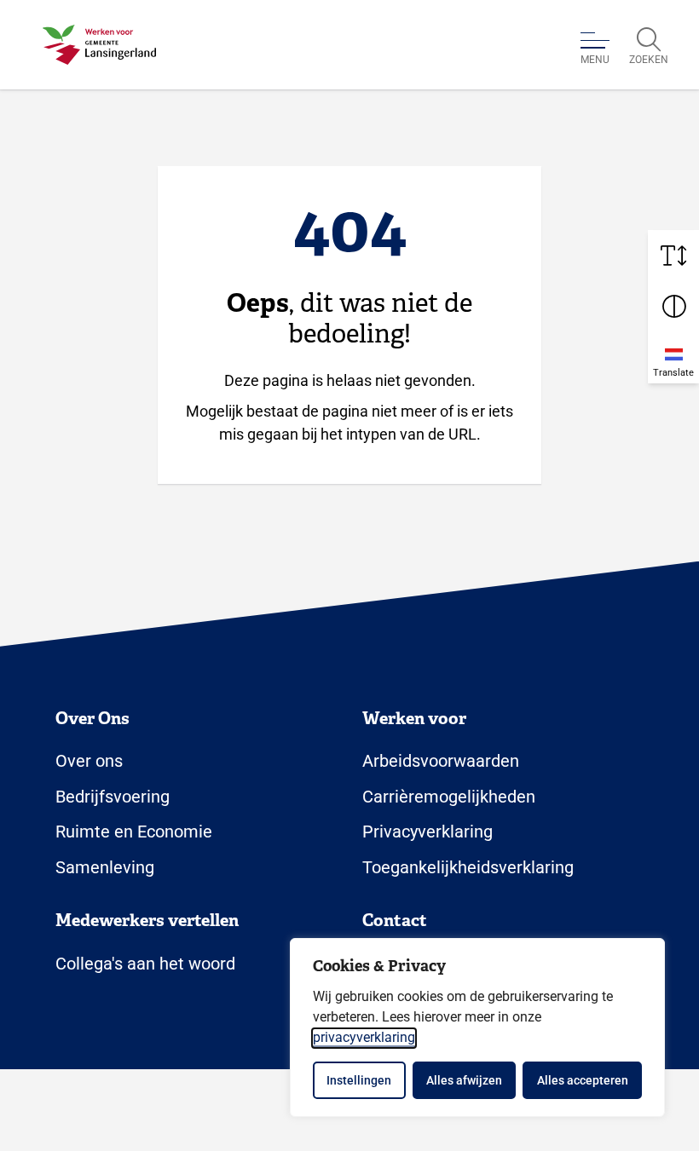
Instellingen (358, 1080)
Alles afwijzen (464, 1080)
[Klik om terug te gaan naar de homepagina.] (99, 45)
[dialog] (477, 1027)
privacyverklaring (364, 1037)
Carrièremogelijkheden (448, 796)
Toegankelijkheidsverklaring (468, 867)
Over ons (89, 761)
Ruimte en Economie (133, 831)
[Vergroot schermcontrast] (673, 306)
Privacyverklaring (427, 831)
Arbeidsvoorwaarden (440, 761)
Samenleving (104, 867)
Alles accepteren (582, 1080)
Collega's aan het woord (145, 963)
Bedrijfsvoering (112, 796)
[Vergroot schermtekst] (673, 255)
